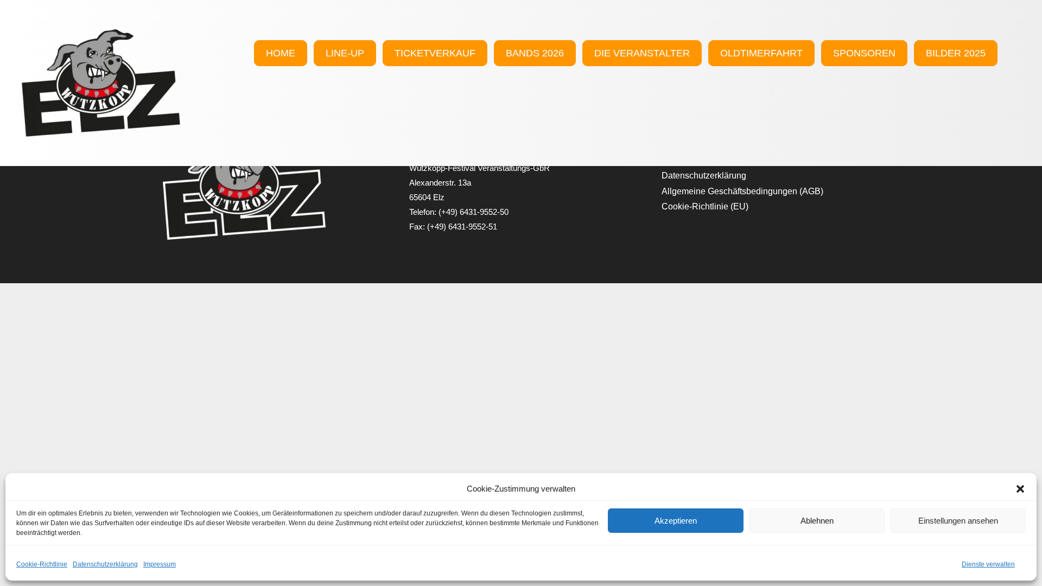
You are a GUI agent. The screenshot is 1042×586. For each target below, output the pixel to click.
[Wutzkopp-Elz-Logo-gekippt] (101, 33)
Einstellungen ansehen (958, 520)
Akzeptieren (676, 520)
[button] (1020, 488)
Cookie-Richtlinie (41, 564)
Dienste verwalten (988, 564)
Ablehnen (817, 520)
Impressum (159, 564)
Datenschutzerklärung (105, 564)
